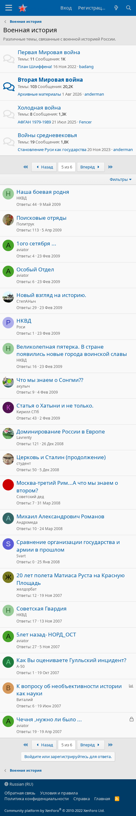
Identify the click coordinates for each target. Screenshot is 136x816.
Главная (102, 798)
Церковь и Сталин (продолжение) (61, 457)
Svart (21, 556)
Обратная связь (19, 793)
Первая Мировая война (49, 52)
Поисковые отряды (41, 217)
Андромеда (27, 522)
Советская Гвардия (41, 608)
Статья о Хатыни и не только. (55, 405)
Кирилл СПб (27, 411)
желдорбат (26, 589)
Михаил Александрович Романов (60, 516)
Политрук (25, 224)
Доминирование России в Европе (60, 431)
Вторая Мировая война (50, 79)
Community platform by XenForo (54, 810)
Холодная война (39, 107)
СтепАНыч (26, 301)
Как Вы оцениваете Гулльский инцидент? (71, 660)
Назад (46, 167)
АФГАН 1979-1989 (34, 122)
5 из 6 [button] (66, 167)
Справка (81, 798)
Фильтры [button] (119, 179)
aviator (22, 249)
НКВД (21, 198)
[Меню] (8, 8)
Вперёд (88, 167)
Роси (20, 327)
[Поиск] (128, 8)
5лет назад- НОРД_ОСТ (46, 634)
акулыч (23, 386)
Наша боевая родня (42, 191)
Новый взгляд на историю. (51, 295)
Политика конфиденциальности (36, 798)
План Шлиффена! (35, 66)
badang (86, 66)
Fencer (85, 122)
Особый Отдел (35, 269)
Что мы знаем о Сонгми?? (49, 379)
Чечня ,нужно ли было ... (49, 719)
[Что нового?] (116, 8)
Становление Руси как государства (52, 149)
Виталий (24, 699)
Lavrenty (24, 437)
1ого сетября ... (36, 243)
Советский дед (30, 496)
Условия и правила (59, 793)
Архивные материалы (39, 94)
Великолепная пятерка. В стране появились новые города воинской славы (71, 350)
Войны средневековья (47, 135)
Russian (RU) (21, 784)
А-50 (20, 666)
